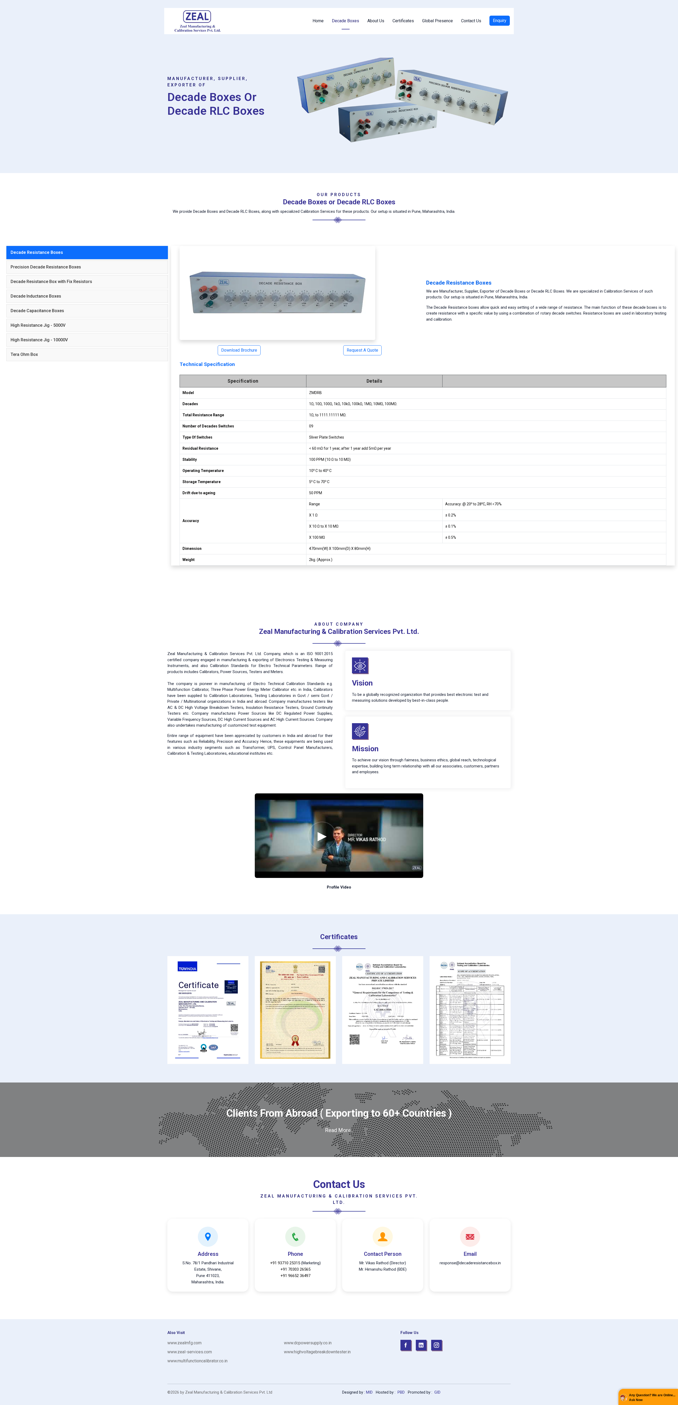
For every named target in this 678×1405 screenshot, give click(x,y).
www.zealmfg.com (184, 1342)
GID (436, 1392)
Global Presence (437, 20)
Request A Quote (362, 350)
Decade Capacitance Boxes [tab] (37, 310)
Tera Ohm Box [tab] (24, 354)
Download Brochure (239, 350)
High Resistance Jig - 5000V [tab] (38, 325)
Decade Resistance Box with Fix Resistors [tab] (51, 281)
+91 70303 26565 (295, 1269)
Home (318, 20)
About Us (375, 20)
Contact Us (471, 20)
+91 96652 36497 (295, 1275)
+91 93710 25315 (285, 1263)
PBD (401, 1392)
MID (369, 1392)
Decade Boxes (345, 20)
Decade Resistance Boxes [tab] (37, 252)
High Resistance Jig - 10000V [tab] (39, 339)
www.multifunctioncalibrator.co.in (197, 1360)
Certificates (403, 20)
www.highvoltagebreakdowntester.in (317, 1351)
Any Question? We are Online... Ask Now (652, 1397)
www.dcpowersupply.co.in (308, 1342)
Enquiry (499, 20)
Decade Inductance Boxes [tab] (36, 296)
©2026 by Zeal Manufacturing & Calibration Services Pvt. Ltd (219, 1392)
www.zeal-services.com (189, 1351)
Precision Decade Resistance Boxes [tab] (46, 266)
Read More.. (339, 1130)
